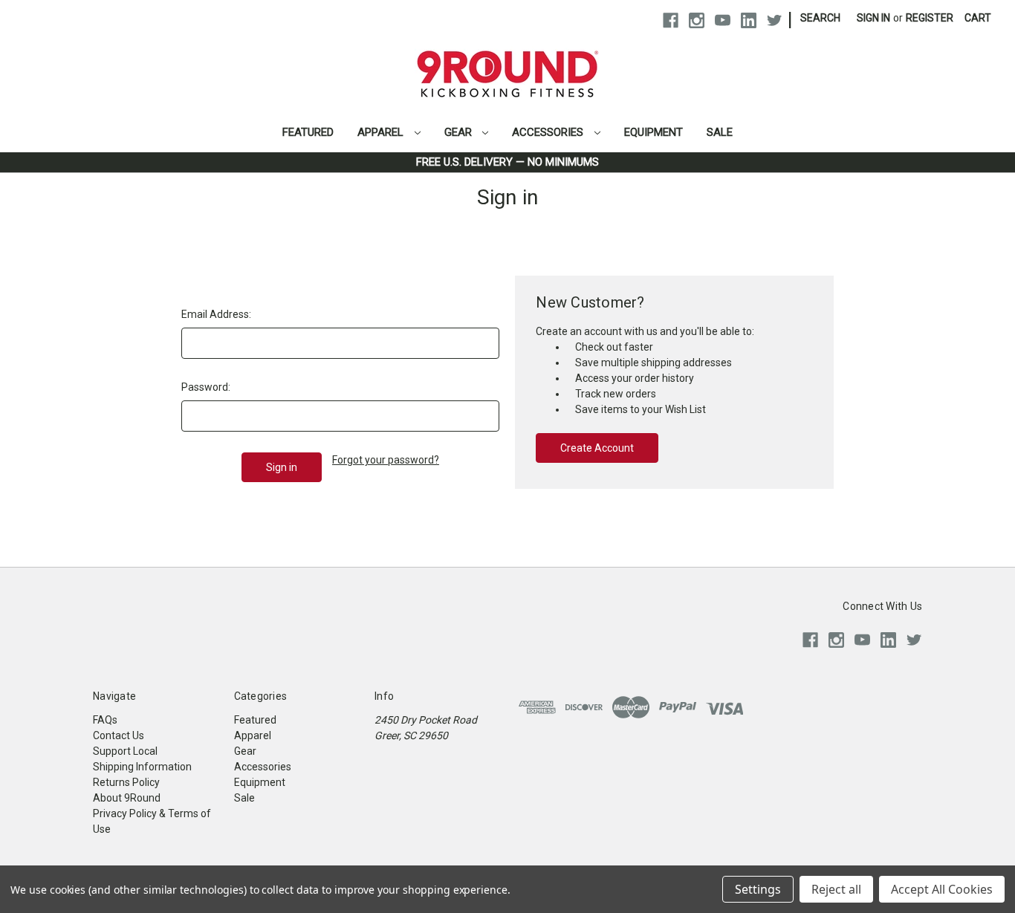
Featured (308, 132)
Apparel (381, 132)
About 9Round (126, 798)
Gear (459, 132)
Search (820, 18)
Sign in (873, 18)
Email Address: (216, 314)
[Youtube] (722, 20)
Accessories (549, 132)
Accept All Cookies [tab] (942, 889)
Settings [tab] (758, 889)
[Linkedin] (748, 20)
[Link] (507, 48)
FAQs (105, 720)
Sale (720, 132)
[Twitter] (774, 20)
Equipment (653, 132)
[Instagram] (696, 20)
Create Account (597, 448)
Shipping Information (142, 767)
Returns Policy (126, 782)
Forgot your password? (385, 460)
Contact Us (118, 735)
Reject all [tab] (836, 889)
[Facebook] (670, 20)
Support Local (125, 751)
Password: (205, 387)
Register (929, 18)
